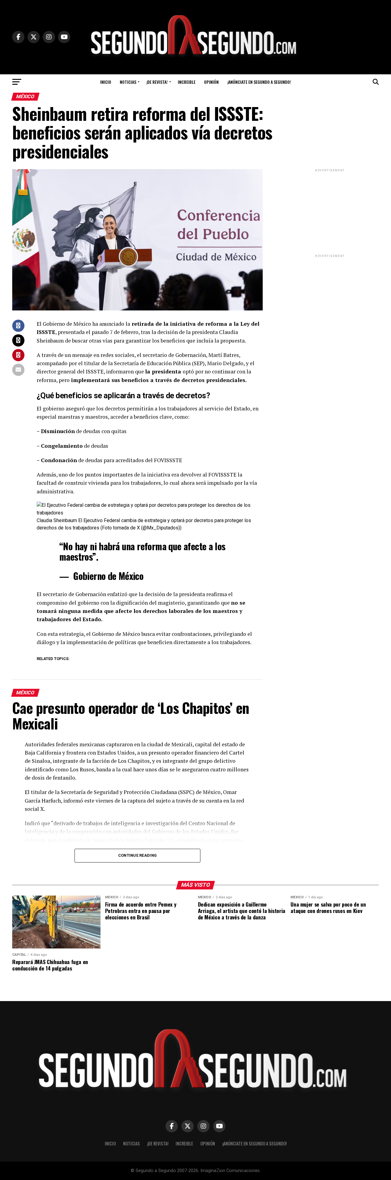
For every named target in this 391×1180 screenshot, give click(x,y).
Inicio (105, 82)
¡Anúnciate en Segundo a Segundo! (259, 82)
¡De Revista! (157, 82)
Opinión (211, 82)
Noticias (128, 82)
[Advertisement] (330, 211)
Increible (187, 82)
